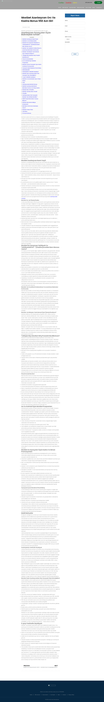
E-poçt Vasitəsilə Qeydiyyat (28, 77)
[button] (88, 3)
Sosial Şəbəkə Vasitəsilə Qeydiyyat (30, 71)
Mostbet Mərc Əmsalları (28, 89)
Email (66, 26)
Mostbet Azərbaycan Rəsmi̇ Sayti (30, 39)
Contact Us (98, 7)
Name (66, 20)
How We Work (72, 7)
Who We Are (65, 7)
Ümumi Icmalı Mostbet (27, 59)
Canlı (23, 82)
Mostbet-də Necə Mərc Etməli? (29, 91)
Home (59, 7)
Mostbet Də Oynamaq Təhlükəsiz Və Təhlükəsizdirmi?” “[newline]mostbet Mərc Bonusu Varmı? (31, 44)
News (93, 7)
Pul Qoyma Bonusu (26, 113)
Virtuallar (24, 93)
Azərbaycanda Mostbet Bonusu (29, 84)
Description (67, 42)
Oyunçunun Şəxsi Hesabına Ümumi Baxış (31, 68)
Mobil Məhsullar (26, 70)
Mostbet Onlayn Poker (27, 109)
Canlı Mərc (24, 111)
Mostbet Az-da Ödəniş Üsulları (29, 41)
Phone (66, 31)
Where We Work (80, 7)
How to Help (88, 7)
